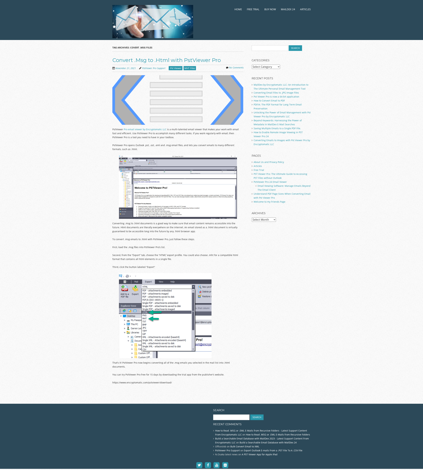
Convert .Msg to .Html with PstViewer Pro (166, 60)
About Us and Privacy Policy (269, 162)
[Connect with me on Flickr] (225, 465)
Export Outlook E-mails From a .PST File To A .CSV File (273, 450)
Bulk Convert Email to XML (244, 446)
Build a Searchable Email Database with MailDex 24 (268, 442)
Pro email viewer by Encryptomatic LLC (145, 129)
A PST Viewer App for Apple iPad (259, 454)
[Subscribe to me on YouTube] (216, 465)
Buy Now (270, 9)
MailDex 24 (288, 9)
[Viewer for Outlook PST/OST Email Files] (152, 34)
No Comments (236, 67)
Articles (305, 9)
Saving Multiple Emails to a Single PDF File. (277, 128)
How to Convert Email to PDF (269, 100)
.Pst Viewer (176, 68)
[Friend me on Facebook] (208, 465)
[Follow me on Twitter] (199, 465)
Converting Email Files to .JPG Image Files (276, 92)
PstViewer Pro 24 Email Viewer (270, 181)
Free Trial (253, 9)
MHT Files (189, 68)
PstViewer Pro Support (153, 68)
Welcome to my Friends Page (269, 201)
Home (238, 9)
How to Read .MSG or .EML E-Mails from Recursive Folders (278, 434)
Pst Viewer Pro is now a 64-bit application (276, 96)
